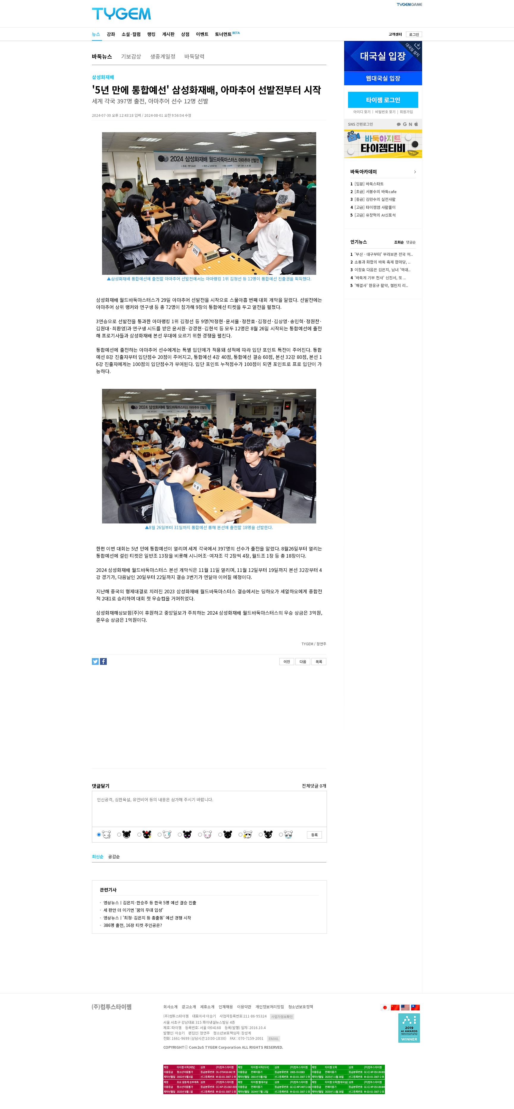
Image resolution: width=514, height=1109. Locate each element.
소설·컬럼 (131, 34)
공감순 (114, 856)
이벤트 (202, 34)
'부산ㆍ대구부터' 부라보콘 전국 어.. (381, 254)
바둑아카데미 (363, 171)
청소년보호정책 (300, 1006)
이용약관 (244, 1006)
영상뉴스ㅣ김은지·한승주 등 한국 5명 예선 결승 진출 (150, 903)
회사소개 (170, 1006)
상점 (185, 34)
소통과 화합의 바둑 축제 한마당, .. (380, 262)
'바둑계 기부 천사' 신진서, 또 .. (378, 277)
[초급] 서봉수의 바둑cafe (373, 191)
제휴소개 (207, 1006)
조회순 (399, 241)
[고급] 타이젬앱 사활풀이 (373, 207)
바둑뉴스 (102, 56)
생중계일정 (162, 56)
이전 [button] (286, 661)
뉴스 (96, 34)
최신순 (98, 856)
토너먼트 (223, 34)
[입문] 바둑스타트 (367, 184)
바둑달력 (194, 56)
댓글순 (411, 241)
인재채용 (226, 1006)
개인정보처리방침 (270, 1006)
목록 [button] (319, 661)
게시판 (168, 34)
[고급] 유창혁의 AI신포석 (373, 215)
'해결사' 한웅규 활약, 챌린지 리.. (379, 285)
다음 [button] (303, 661)
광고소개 (189, 1006)
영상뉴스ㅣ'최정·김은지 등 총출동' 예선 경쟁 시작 (147, 918)
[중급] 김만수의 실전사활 (373, 199)
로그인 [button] (414, 34)
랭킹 (151, 34)
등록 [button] (314, 834)
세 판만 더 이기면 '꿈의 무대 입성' (133, 910)
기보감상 (131, 56)
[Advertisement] (209, 717)
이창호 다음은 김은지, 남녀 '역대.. (380, 269)
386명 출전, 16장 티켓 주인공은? (133, 925)
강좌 (111, 34)
